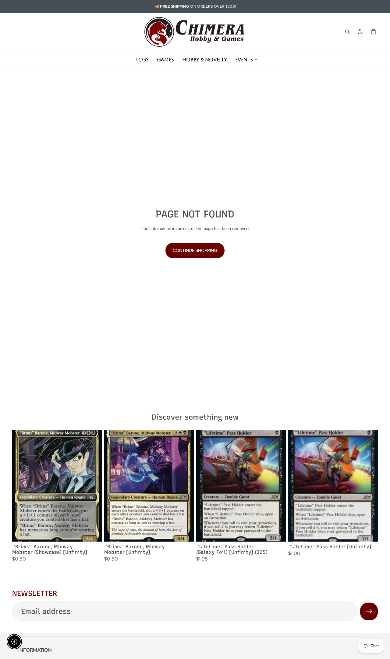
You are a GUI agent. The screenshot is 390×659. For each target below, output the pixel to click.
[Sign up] (369, 611)
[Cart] (373, 31)
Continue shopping (195, 250)
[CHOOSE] (92, 532)
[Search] (347, 31)
